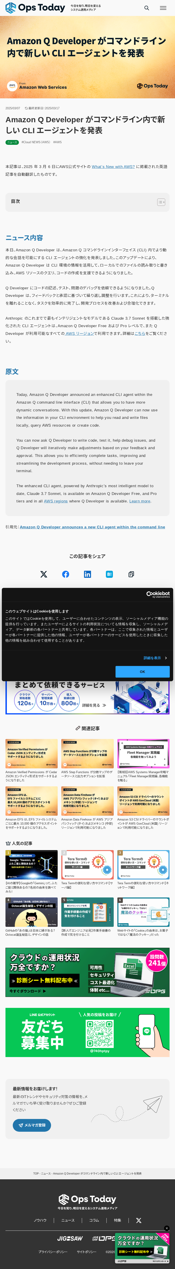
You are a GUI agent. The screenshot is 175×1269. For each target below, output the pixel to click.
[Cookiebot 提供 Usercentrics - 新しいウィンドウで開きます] (150, 594)
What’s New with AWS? (113, 167)
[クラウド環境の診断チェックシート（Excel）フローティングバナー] (142, 1248)
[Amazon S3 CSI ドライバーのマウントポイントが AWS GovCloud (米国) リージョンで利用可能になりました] (143, 808)
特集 (117, 1220)
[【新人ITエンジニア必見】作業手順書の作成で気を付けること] (87, 917)
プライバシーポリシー (53, 1252)
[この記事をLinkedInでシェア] (87, 574)
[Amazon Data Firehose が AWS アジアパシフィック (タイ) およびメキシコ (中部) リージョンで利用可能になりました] (87, 808)
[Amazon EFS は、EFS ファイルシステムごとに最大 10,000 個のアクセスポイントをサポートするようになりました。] (31, 808)
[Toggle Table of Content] (159, 202)
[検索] (146, 8)
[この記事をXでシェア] (43, 574)
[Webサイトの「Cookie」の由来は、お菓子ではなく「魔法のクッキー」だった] (143, 917)
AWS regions (56, 501)
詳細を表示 (152, 658)
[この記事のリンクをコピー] (131, 574)
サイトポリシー (87, 1252)
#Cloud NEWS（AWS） (36, 142)
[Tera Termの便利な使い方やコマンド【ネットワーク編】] (143, 872)
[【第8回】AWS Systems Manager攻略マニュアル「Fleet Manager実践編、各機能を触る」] (143, 761)
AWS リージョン (79, 333)
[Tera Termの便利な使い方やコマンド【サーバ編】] (87, 872)
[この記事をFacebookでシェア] (65, 574)
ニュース (12, 142)
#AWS (57, 142)
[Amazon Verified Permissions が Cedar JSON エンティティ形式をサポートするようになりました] (31, 761)
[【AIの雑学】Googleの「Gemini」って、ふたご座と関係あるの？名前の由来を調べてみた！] (31, 872)
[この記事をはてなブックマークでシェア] (109, 574)
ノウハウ (40, 1220)
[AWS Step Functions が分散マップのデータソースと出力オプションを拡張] (87, 761)
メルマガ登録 (35, 1125)
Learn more (139, 501)
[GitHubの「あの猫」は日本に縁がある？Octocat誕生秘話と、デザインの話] (31, 917)
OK (142, 672)
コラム (94, 1220)
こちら (140, 333)
